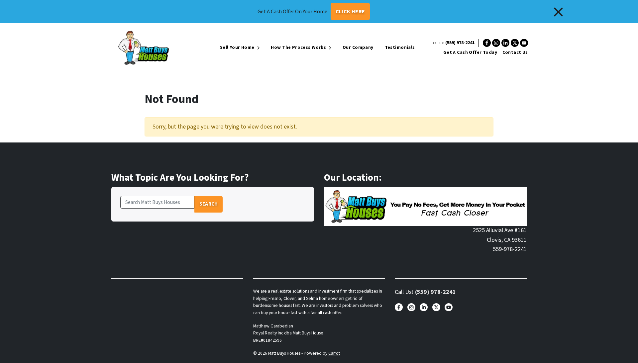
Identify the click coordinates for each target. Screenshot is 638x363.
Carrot (334, 353)
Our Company (358, 47)
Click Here (350, 11)
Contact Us (515, 52)
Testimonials (400, 47)
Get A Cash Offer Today (470, 52)
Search (208, 204)
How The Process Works (298, 47)
